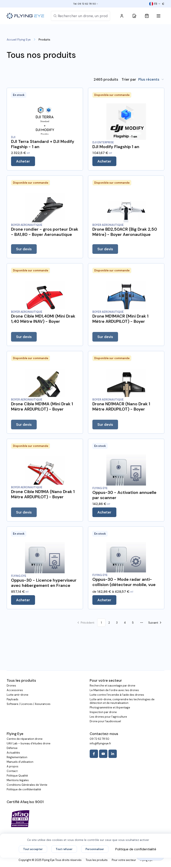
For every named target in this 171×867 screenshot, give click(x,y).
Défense (12, 748)
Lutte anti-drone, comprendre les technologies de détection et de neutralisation (122, 701)
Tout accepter (33, 849)
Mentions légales (18, 780)
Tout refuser (64, 849)
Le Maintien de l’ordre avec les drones (114, 690)
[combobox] (151, 79)
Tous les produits (97, 860)
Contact (12, 771)
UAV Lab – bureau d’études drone (28, 743)
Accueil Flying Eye (19, 39)
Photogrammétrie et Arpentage (110, 707)
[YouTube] (103, 754)
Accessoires (15, 690)
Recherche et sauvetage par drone (112, 685)
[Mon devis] (134, 16)
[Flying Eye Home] (25, 16)
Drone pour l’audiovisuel (105, 721)
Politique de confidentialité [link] (135, 849)
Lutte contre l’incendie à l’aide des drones (117, 695)
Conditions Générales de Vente (27, 785)
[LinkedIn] (112, 754)
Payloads (12, 699)
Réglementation (17, 757)
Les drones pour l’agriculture (108, 716)
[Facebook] (94, 754)
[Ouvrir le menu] (159, 16)
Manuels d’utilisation (20, 762)
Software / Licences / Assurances (28, 704)
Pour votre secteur (124, 860)
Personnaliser (95, 849)
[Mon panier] (147, 16)
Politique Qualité (17, 775)
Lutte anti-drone (17, 695)
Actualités (13, 752)
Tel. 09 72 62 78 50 (84, 3)
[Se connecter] (122, 16)
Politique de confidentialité (24, 789)
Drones (11, 685)
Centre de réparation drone (25, 739)
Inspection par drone (103, 712)
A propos (12, 766)
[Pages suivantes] (141, 622)
